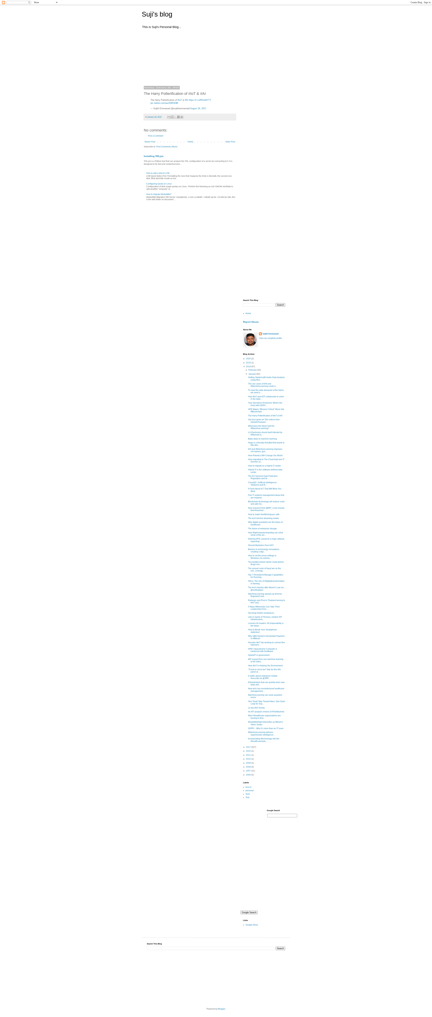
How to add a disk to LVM (157, 173)
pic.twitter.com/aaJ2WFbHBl (164, 103)
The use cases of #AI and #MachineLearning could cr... (262, 385)
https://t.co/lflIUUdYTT (200, 100)
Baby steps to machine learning (262, 439)
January (252, 374)
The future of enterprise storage (262, 528)
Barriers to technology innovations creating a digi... (263, 550)
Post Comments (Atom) (166, 146)
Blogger (221, 1009)
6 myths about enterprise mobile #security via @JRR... (262, 677)
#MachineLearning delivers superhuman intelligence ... (261, 733)
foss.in (248, 787)
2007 (248, 771)
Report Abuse (251, 321)
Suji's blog (157, 14)
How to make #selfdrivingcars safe (263, 514)
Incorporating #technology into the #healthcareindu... (263, 740)
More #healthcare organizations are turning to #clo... (264, 716)
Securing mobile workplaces (261, 613)
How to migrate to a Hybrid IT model (264, 466)
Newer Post (150, 142)
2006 (248, 775)
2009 (248, 763)
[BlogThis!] (172, 117)
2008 (248, 767)
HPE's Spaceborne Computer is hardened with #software (262, 650)
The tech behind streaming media (263, 518)
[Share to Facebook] (178, 117)
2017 (248, 747)
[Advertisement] (216, 57)
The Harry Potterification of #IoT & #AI (265, 415)
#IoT (180, 100)
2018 (248, 366)
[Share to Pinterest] (181, 117)
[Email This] (169, 117)
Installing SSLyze (154, 156)
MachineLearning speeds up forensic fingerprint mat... (265, 595)
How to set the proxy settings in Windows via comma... (262, 556)
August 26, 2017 (198, 108)
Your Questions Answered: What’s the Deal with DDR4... (265, 404)
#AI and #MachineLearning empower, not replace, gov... (265, 450)
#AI (186, 100)
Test (247, 797)
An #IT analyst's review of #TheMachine (266, 712)
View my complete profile (270, 338)
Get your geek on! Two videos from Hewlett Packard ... (264, 420)
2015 (248, 751)
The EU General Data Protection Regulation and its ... (263, 477)
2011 (248, 755)
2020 (248, 358)
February (252, 370)
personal (250, 790)
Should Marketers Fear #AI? (261, 545)
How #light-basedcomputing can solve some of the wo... (265, 533)
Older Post (230, 142)
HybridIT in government (258, 655)
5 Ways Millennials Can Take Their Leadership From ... (264, 608)
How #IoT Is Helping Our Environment (265, 665)
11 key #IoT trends (256, 708)
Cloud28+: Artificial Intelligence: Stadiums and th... (262, 483)
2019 (248, 363)
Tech (248, 794)
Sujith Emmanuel (270, 334)
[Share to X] (175, 117)
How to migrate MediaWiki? (158, 194)
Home (190, 142)
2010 (248, 759)
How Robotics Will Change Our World (265, 455)
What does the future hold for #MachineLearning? (261, 427)
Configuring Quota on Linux (159, 184)
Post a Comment (155, 136)
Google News (252, 925)
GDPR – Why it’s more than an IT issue (266, 728)
